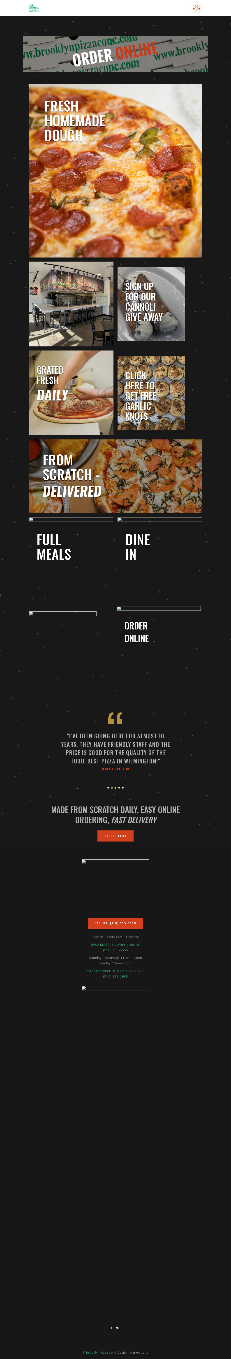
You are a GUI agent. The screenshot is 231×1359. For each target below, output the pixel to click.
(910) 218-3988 (115, 976)
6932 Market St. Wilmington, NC (115, 944)
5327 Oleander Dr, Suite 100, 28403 (115, 970)
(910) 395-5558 (115, 950)
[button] (108, 787)
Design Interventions (133, 1352)
